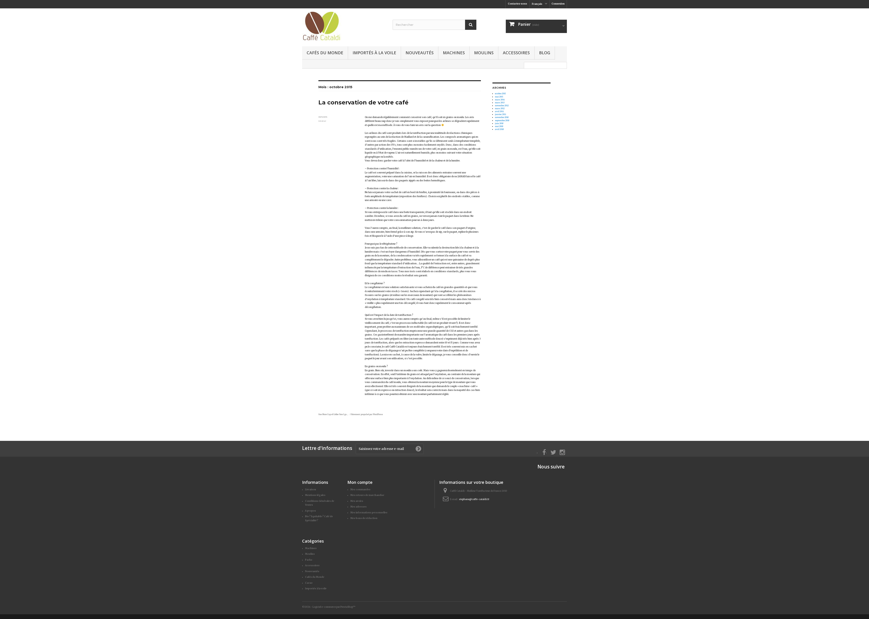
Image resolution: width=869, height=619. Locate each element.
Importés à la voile (374, 52)
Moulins (484, 52)
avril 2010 (499, 129)
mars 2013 (499, 103)
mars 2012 (500, 108)
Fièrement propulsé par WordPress (367, 414)
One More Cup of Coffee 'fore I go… (333, 414)
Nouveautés (420, 52)
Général (322, 121)
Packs (308, 559)
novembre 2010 (502, 117)
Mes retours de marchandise (367, 495)
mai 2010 (499, 126)
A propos (310, 510)
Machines (454, 52)
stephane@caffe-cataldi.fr (474, 499)
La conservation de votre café (363, 102)
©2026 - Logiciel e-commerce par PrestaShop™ (328, 606)
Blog (544, 52)
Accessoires (516, 52)
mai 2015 (499, 97)
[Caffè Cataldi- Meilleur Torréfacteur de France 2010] (344, 26)
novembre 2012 (502, 105)
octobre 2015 (500, 93)
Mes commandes (360, 489)
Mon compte (359, 482)
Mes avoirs (356, 501)
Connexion (558, 3)
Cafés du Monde (325, 52)
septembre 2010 (502, 120)
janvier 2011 (500, 114)
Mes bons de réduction (363, 518)
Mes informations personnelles (368, 512)
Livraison (310, 489)
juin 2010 (499, 123)
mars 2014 (500, 100)
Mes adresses (358, 506)
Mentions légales (315, 495)
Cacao (309, 582)
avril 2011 (499, 111)
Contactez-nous (517, 3)
